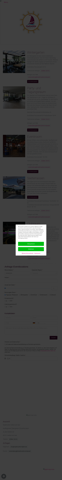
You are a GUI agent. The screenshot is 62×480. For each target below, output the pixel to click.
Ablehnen (31, 249)
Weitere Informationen (27, 253)
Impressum (37, 253)
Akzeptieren (31, 244)
